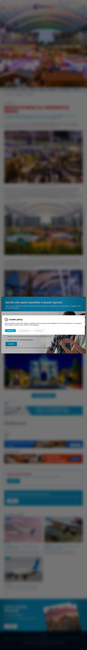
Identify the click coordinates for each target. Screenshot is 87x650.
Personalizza (39, 330)
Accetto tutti (10, 330)
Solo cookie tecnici (24, 330)
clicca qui (35, 325)
